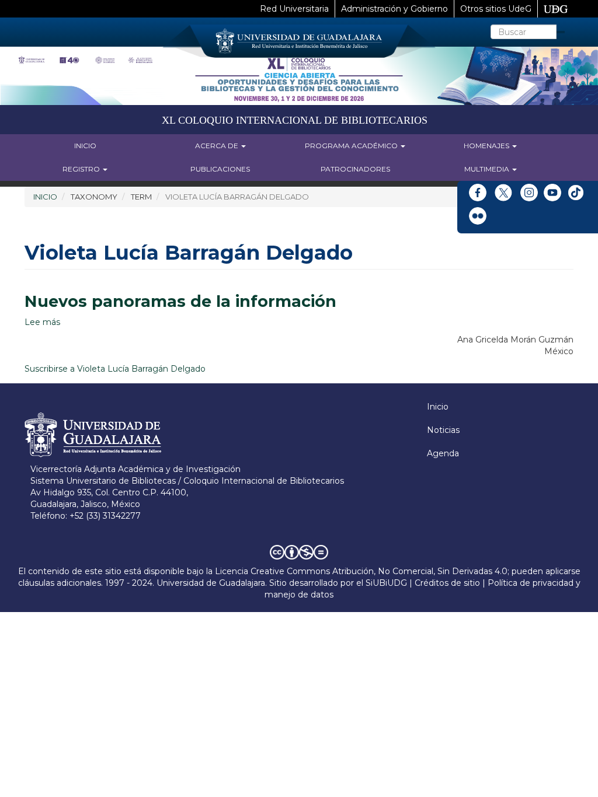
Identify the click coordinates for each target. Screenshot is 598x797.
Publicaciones (220, 169)
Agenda (443, 453)
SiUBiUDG (386, 583)
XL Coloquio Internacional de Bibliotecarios (294, 120)
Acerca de (217, 145)
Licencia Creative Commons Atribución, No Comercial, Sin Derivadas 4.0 (361, 571)
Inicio (85, 145)
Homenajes (487, 145)
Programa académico (352, 145)
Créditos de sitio (447, 583)
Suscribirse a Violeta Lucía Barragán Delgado (115, 368)
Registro (82, 169)
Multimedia (487, 169)
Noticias (443, 430)
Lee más (42, 322)
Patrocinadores (355, 169)
